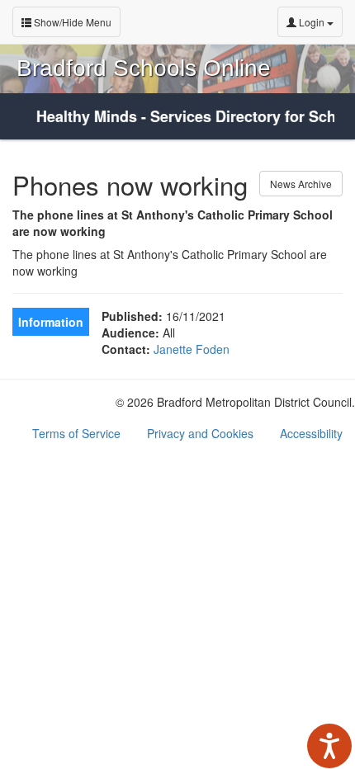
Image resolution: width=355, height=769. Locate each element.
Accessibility (311, 433)
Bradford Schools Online (144, 68)
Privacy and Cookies (200, 433)
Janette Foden (192, 349)
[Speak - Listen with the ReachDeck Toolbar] (329, 746)
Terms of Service (76, 433)
